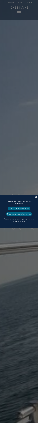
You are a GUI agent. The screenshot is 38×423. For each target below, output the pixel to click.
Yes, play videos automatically (19, 208)
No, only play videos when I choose (19, 214)
